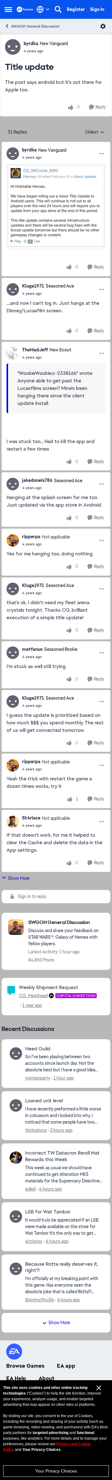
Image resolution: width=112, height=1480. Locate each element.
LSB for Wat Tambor (48, 1212)
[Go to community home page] (25, 9)
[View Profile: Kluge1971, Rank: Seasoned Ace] (13, 289)
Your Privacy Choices (56, 1470)
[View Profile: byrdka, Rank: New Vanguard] (13, 47)
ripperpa (31, 536)
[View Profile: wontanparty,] (16, 1053)
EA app (66, 1365)
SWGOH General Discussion (35, 26)
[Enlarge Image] (56, 207)
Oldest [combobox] (94, 132)
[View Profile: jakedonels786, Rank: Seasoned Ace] (13, 484)
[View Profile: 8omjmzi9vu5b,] (16, 1269)
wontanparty (37, 1078)
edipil (30, 1189)
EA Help (16, 1378)
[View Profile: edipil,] (16, 1157)
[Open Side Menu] (8, 9)
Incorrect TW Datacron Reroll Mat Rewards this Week (62, 1156)
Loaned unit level (44, 1101)
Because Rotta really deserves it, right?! (61, 1267)
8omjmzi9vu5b (39, 1300)
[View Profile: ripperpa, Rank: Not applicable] (13, 540)
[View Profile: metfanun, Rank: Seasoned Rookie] (13, 652)
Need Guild (37, 1049)
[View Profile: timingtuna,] (16, 1105)
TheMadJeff (35, 350)
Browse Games (25, 1365)
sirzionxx (33, 1241)
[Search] (58, 9)
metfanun (32, 649)
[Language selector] (43, 9)
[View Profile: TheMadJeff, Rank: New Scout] (13, 353)
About (46, 1378)
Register (76, 9)
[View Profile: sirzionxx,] (16, 1216)
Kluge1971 (33, 286)
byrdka (31, 43)
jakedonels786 (37, 480)
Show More (19, 878)
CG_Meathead (33, 995)
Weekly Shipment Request (48, 987)
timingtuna (36, 1130)
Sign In (97, 9)
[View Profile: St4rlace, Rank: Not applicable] (13, 821)
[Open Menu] (103, 26)
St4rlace (31, 818)
